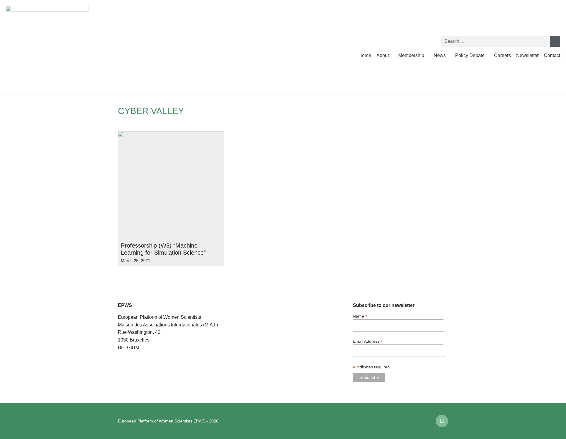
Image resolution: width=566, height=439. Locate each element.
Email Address (368, 341)
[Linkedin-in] (442, 421)
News (440, 55)
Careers (502, 55)
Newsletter (527, 55)
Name (360, 315)
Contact (552, 55)
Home (364, 55)
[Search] (555, 41)
